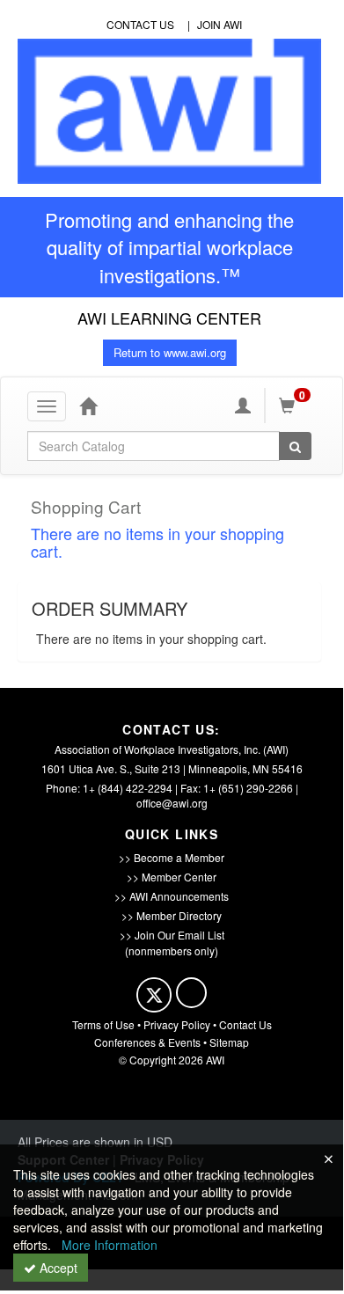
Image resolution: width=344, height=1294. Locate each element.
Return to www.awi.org (169, 352)
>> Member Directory (171, 915)
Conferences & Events (147, 1041)
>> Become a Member (171, 857)
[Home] (88, 406)
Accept (56, 1267)
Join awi (219, 24)
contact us (140, 24)
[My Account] (243, 406)
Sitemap (229, 1041)
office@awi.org (172, 802)
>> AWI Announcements (171, 895)
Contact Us (245, 1024)
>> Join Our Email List (172, 934)
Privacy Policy (176, 1024)
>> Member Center (171, 876)
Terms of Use (103, 1024)
